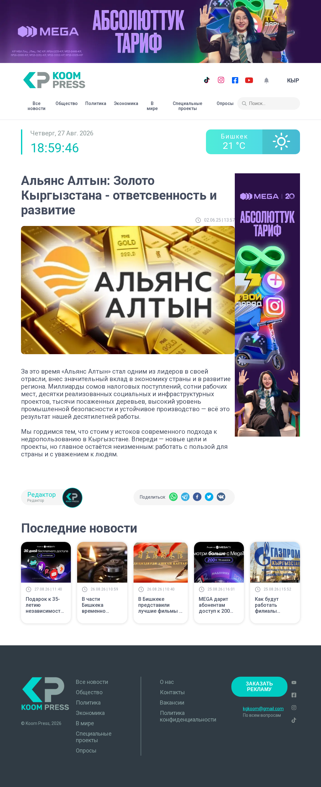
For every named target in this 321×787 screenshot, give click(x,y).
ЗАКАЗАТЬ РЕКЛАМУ (259, 686)
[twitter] (209, 497)
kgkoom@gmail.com (263, 708)
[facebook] (197, 497)
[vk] (221, 497)
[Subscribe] (266, 80)
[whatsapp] (173, 497)
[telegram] (185, 497)
